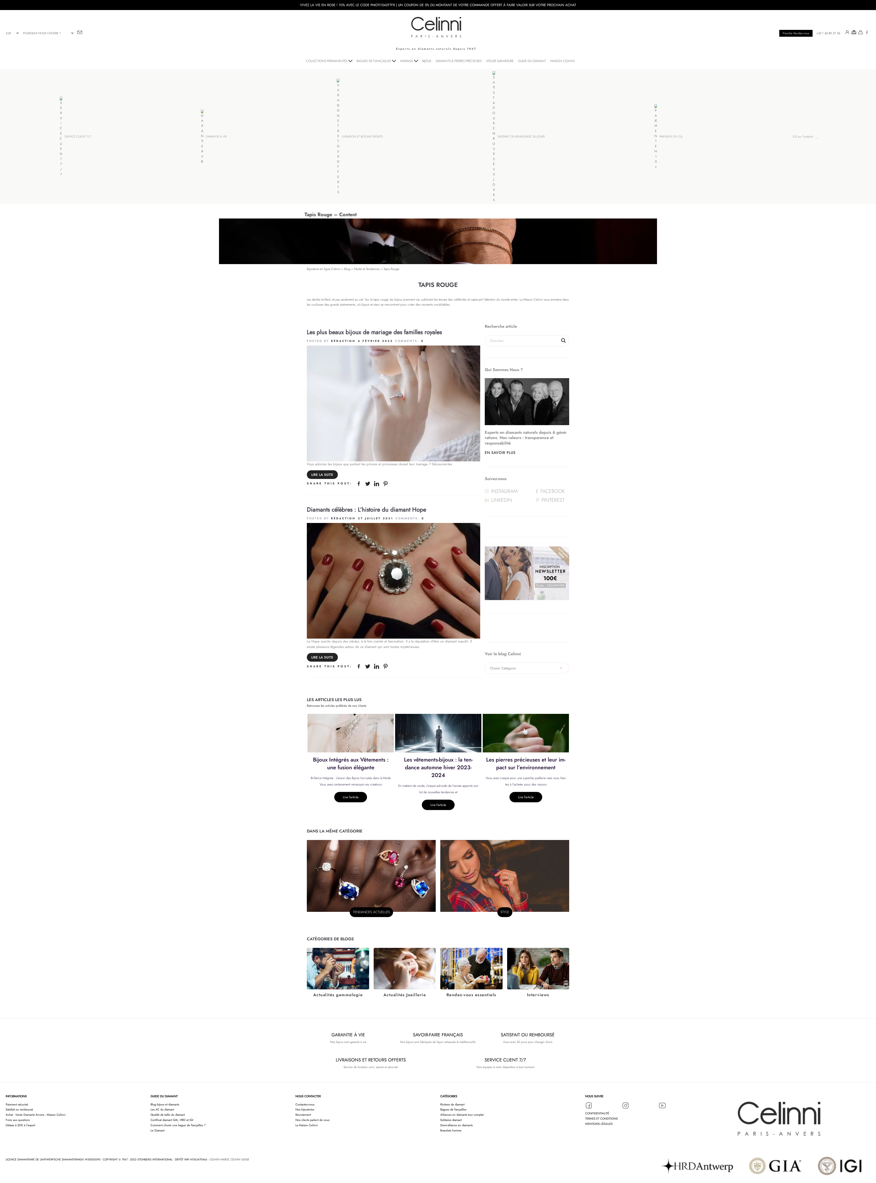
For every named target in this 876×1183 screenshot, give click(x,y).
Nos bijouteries (304, 1109)
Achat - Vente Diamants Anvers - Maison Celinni (35, 1115)
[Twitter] (368, 484)
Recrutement (303, 1115)
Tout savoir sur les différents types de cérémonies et (525, 763)
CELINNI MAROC (220, 1159)
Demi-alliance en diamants (456, 1125)
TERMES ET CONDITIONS (601, 1118)
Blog (347, 269)
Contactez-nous (304, 1104)
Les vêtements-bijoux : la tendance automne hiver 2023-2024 (350, 767)
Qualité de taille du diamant (168, 1115)
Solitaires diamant (451, 1120)
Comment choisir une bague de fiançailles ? (178, 1125)
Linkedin (501, 500)
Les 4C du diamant (162, 1109)
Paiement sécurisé (17, 1104)
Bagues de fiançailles (453, 1109)
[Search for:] (527, 340)
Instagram (504, 491)
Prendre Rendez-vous (796, 33)
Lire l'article (350, 805)
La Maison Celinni (306, 1125)
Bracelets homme (450, 1130)
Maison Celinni (533, 299)
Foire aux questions (18, 1120)
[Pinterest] (385, 484)
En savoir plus (500, 452)
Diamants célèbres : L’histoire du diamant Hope (366, 509)
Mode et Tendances (367, 269)
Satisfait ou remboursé (19, 1109)
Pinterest (553, 500)
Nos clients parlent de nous (312, 1120)
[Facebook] (359, 484)
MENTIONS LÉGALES (599, 1124)
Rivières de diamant (452, 1104)
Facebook (552, 491)
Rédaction (343, 341)
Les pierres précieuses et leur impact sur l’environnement (438, 763)
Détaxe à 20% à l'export (20, 1125)
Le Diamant (157, 1130)
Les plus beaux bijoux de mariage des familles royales (374, 332)
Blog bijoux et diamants (165, 1104)
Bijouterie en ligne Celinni (323, 269)
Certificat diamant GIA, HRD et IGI (172, 1120)
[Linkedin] (377, 484)
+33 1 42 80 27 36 (828, 33)
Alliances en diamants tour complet (462, 1115)
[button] (853, 33)
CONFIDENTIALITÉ (597, 1113)
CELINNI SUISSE (240, 1159)
